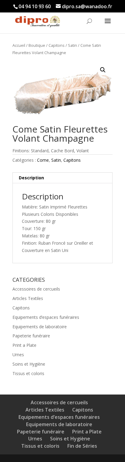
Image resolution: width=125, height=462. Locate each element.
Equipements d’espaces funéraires (45, 317)
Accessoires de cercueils (36, 289)
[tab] (62, 178)
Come (43, 160)
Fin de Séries (82, 446)
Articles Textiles (27, 298)
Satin (72, 45)
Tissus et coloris (28, 373)
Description (31, 178)
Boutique (37, 45)
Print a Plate (24, 345)
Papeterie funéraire (31, 336)
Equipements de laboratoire (39, 326)
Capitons (57, 45)
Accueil (18, 45)
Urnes (18, 354)
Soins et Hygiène (28, 364)
